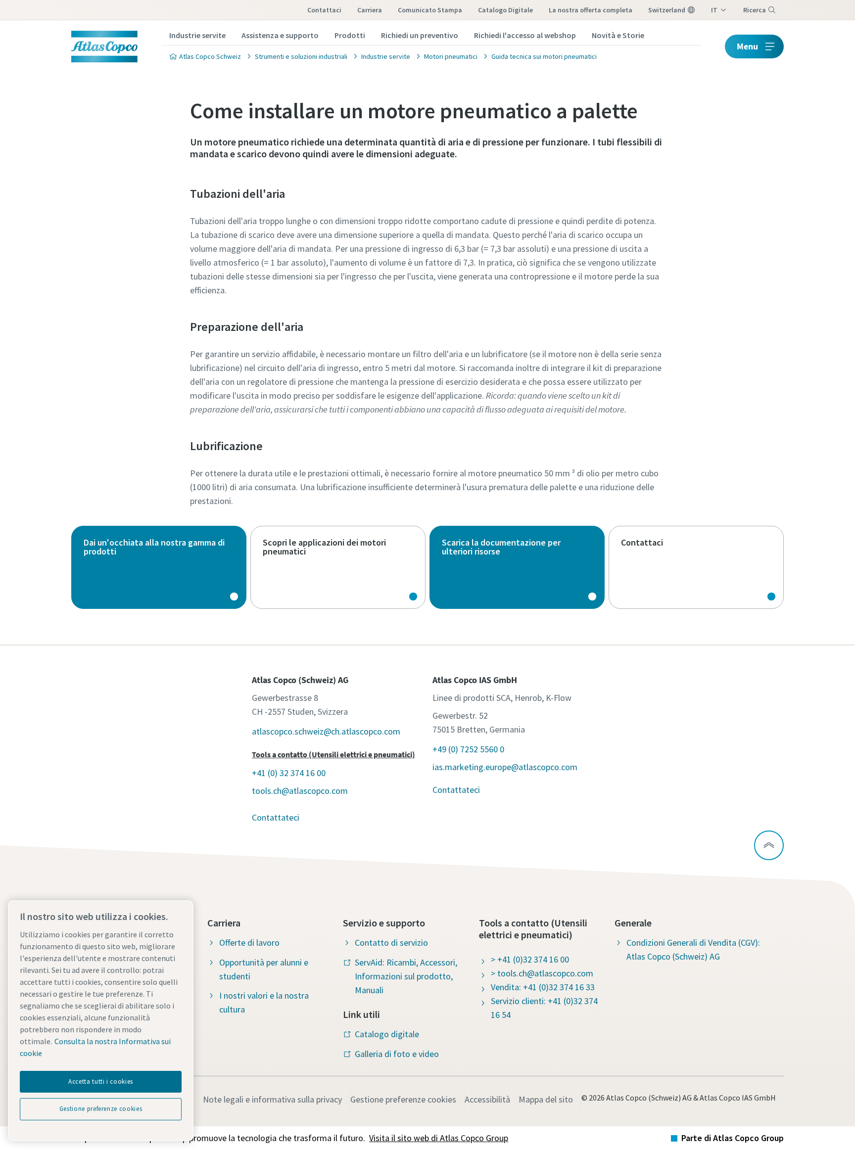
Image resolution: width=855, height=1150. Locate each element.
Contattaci (324, 9)
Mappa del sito (546, 1099)
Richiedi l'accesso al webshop (525, 35)
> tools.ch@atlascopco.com (542, 973)
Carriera (369, 9)
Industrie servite (197, 35)
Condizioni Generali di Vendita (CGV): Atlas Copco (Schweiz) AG (693, 949)
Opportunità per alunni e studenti (263, 969)
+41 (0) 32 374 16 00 (289, 773)
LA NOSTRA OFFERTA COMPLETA (590, 9)
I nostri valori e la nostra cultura (264, 1002)
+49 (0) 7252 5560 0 (468, 749)
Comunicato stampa (430, 9)
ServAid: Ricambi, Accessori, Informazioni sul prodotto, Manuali (406, 976)
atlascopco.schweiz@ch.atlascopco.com (326, 731)
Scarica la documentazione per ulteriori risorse (517, 567)
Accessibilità (487, 1099)
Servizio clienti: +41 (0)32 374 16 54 (544, 1007)
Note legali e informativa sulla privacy (272, 1099)
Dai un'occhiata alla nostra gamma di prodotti (159, 567)
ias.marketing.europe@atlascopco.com (504, 767)
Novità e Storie (618, 35)
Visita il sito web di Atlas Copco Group (438, 1138)
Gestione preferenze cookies (403, 1099)
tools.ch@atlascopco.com (300, 790)
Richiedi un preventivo (419, 35)
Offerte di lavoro (249, 942)
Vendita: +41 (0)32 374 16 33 (543, 987)
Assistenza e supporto (280, 35)
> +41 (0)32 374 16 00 (530, 959)
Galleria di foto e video (397, 1053)
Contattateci (275, 817)
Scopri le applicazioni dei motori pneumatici (338, 567)
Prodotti (349, 35)
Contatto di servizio (391, 942)
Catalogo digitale (505, 9)
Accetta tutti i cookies (100, 1081)
